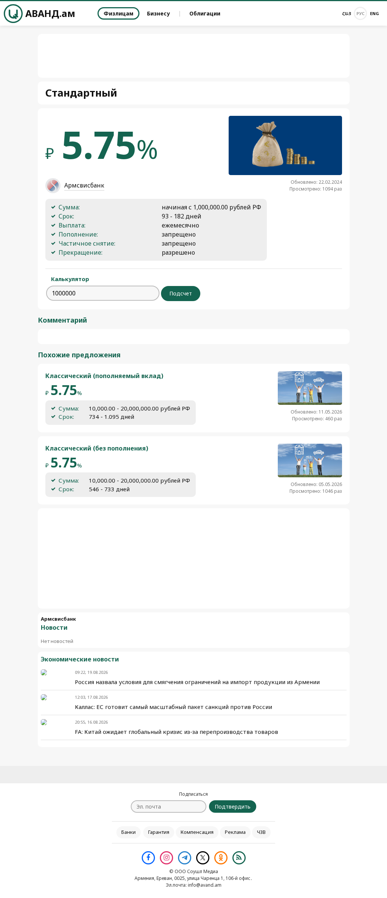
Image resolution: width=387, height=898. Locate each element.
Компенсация (197, 832)
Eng (374, 13)
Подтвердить (233, 806)
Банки (128, 832)
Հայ (346, 13)
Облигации (204, 13)
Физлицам (118, 13)
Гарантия (158, 832)
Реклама (235, 832)
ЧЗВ (261, 832)
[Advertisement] (193, 558)
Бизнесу (158, 13)
